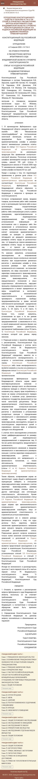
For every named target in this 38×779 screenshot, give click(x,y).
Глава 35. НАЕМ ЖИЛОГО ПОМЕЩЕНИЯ (15, 710)
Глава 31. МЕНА (7, 697)
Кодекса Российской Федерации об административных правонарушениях (19, 149)
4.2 (16, 468)
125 (23, 553)
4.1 (10, 468)
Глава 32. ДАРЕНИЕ (8, 700)
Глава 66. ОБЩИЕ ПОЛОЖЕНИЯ (12, 735)
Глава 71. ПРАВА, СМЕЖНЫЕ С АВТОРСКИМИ (17, 751)
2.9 (3, 499)
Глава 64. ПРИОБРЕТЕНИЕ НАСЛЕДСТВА (16, 728)
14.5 (17, 147)
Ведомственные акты (14, 8)
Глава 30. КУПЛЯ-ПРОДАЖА (11, 695)
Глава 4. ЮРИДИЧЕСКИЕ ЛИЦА (12, 670)
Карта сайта (19, 778)
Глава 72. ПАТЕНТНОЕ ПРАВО (12, 753)
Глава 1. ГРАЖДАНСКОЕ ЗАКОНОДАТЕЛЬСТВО (18, 657)
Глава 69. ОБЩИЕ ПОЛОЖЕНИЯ (12, 745)
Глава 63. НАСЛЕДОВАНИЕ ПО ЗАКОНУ (15, 725)
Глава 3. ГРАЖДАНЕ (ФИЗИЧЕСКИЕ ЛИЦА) (16, 667)
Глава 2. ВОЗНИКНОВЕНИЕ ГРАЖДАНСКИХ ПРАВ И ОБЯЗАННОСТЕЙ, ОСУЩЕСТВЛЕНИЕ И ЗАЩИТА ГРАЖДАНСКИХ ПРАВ (19, 662)
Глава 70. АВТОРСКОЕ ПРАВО (12, 748)
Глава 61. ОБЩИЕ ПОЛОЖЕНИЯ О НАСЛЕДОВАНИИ (19, 720)
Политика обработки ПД (19, 772)
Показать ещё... (7, 688)
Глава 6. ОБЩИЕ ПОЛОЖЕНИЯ (12, 685)
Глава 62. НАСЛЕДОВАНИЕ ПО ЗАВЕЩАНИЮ (17, 723)
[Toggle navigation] (34, 3)
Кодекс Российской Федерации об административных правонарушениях (19, 540)
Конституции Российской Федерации (19, 311)
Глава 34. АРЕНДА (8, 708)
